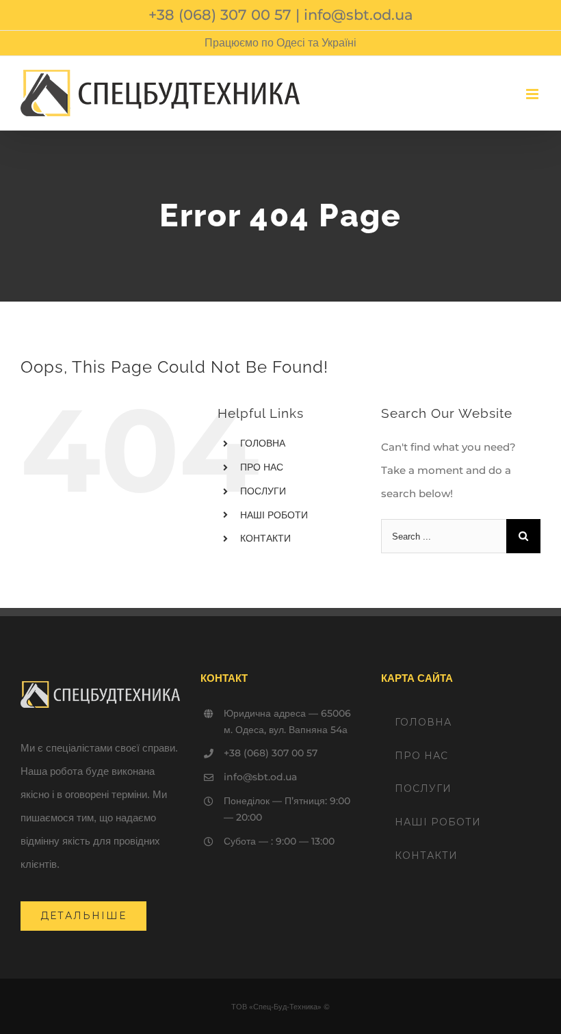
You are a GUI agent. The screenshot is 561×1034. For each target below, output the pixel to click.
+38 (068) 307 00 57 (219, 14)
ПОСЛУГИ (263, 491)
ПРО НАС (261, 467)
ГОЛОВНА (262, 443)
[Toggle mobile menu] (533, 94)
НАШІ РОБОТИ (274, 515)
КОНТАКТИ (265, 538)
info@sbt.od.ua (358, 14)
